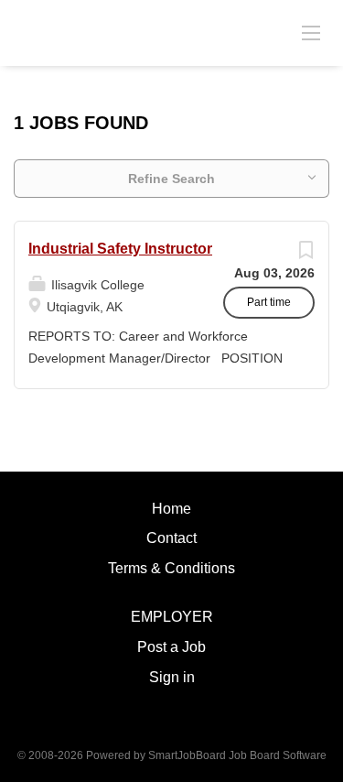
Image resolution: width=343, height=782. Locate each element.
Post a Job (171, 647)
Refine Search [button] (171, 178)
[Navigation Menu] (311, 32)
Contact (171, 538)
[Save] (305, 254)
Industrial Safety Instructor (120, 248)
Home (171, 508)
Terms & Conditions (171, 568)
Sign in (172, 677)
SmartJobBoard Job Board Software (237, 755)
